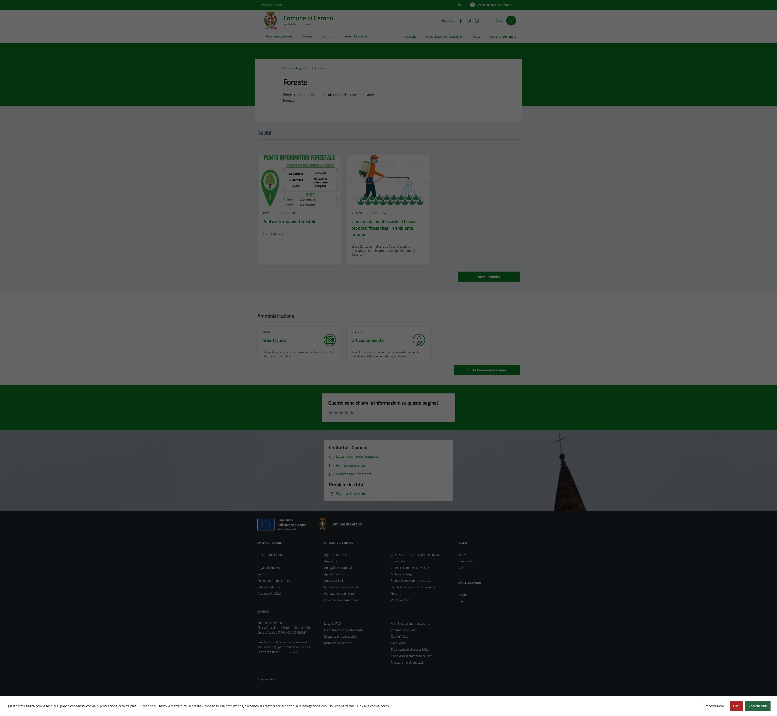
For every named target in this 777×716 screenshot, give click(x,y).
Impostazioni (714, 706)
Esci (736, 706)
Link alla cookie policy (373, 706)
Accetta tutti (757, 706)
